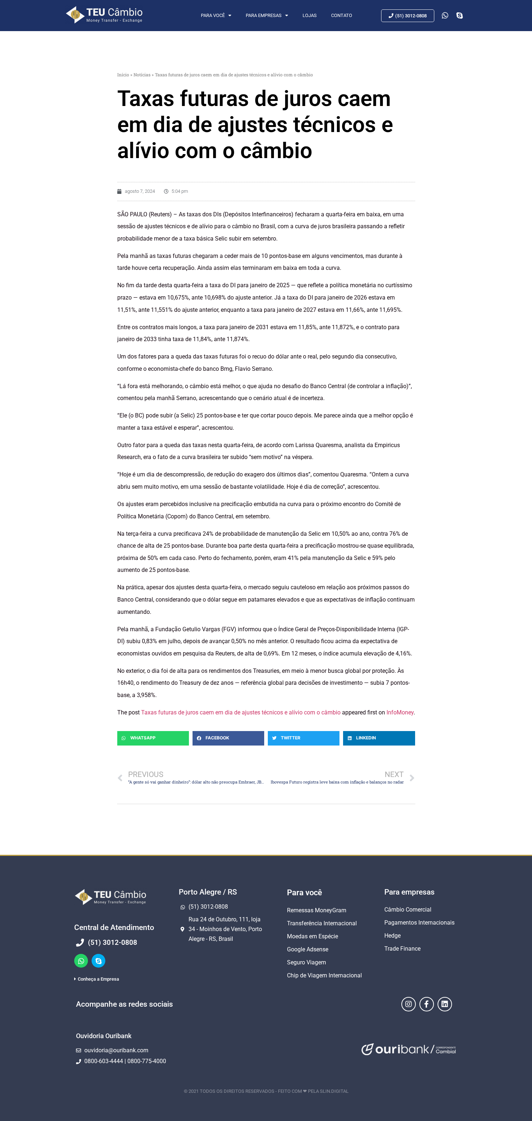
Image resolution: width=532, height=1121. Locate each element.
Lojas (310, 15)
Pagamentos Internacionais (419, 922)
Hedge (392, 935)
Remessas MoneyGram (316, 910)
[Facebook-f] (426, 1004)
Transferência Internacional (322, 923)
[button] (153, 738)
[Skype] (98, 961)
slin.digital (334, 1091)
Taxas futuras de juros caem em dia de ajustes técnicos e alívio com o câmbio (241, 712)
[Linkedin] (445, 1004)
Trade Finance (402, 948)
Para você (213, 15)
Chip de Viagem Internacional (324, 975)
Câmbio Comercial (407, 909)
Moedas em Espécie (312, 936)
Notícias (142, 74)
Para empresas (264, 15)
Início (123, 74)
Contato (341, 15)
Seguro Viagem (306, 962)
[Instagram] (408, 1004)
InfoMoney (400, 712)
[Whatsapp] (81, 961)
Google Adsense (307, 949)
